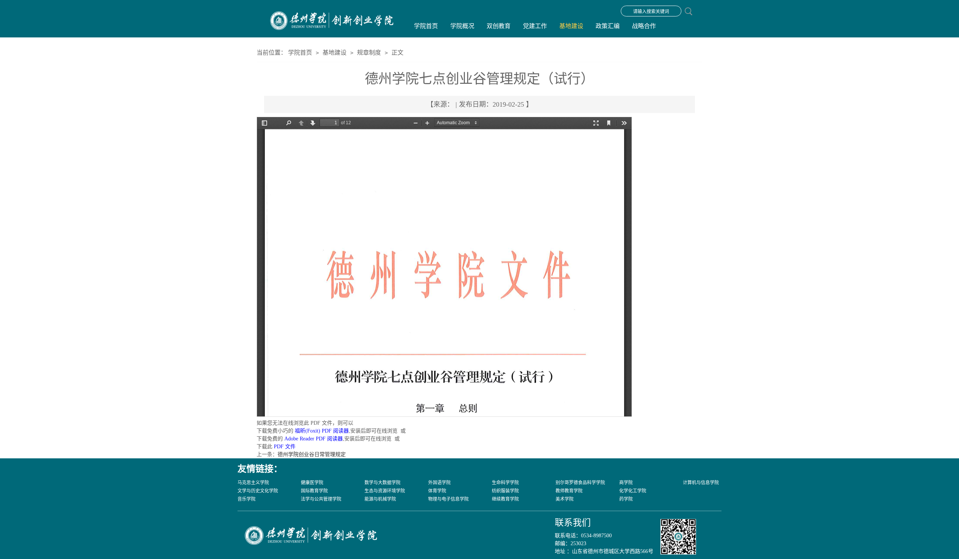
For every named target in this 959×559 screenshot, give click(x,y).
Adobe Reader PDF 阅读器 (313, 439)
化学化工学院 (632, 491)
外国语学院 (439, 482)
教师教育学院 (569, 491)
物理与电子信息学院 (448, 499)
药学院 (626, 499)
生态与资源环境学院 (384, 491)
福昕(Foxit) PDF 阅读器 (322, 431)
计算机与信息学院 (701, 482)
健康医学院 (312, 482)
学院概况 (462, 26)
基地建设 (571, 26)
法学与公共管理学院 (321, 499)
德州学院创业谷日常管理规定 (312, 454)
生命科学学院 (505, 482)
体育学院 (437, 491)
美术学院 (565, 499)
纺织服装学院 (505, 491)
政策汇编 (608, 26)
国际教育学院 (314, 491)
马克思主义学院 (253, 482)
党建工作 (535, 26)
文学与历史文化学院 (258, 491)
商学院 (626, 482)
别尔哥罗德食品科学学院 (580, 482)
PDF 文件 (285, 446)
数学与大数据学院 (382, 482)
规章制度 (369, 52)
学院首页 (426, 26)
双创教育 (499, 26)
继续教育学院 (505, 499)
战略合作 (644, 26)
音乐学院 (246, 499)
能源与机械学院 (380, 499)
